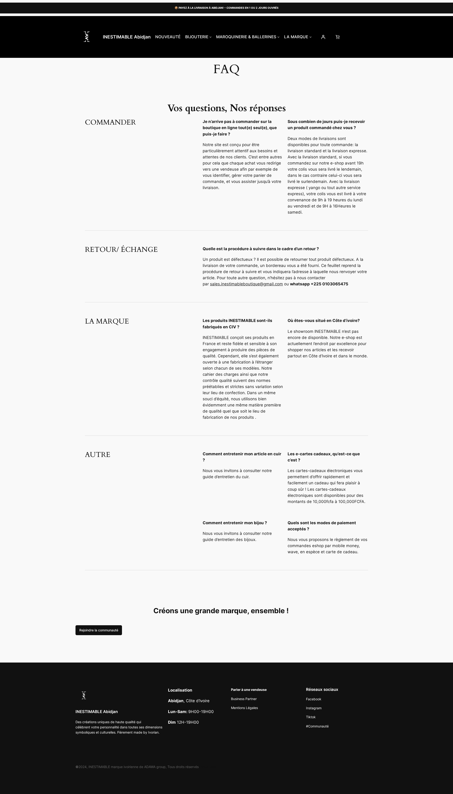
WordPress (208, 767)
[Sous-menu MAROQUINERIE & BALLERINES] (278, 37)
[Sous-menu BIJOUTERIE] (210, 37)
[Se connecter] (323, 37)
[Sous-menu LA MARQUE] (310, 37)
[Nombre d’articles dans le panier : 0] (337, 37)
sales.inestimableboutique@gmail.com (246, 284)
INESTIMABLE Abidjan (127, 37)
